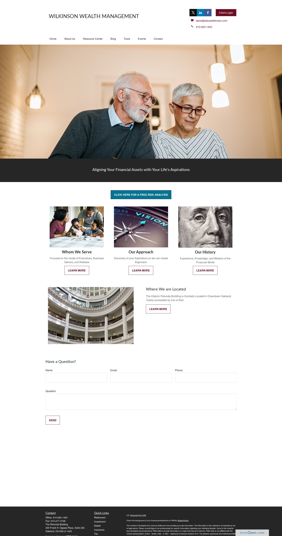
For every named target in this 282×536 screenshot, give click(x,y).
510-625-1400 (60, 517)
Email (113, 370)
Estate (97, 525)
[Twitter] (193, 12)
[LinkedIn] (200, 12)
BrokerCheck (183, 520)
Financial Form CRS (138, 515)
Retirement (100, 517)
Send (52, 420)
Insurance (99, 529)
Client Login (226, 12)
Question (51, 391)
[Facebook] (208, 12)
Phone (179, 370)
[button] (53, 39)
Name (49, 370)
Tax (96, 533)
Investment (100, 521)
